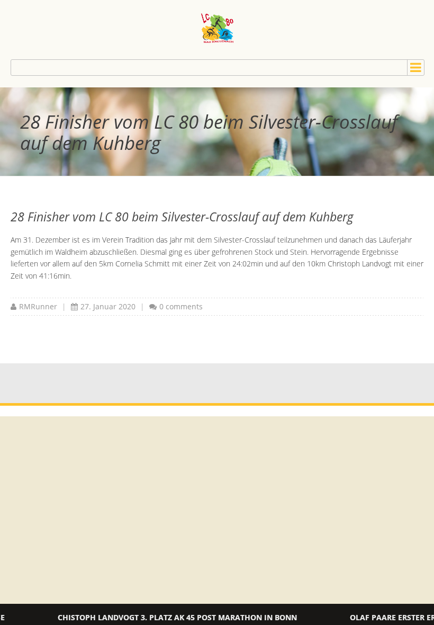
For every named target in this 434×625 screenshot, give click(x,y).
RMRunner (38, 306)
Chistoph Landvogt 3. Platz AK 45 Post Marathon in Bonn (150, 617)
